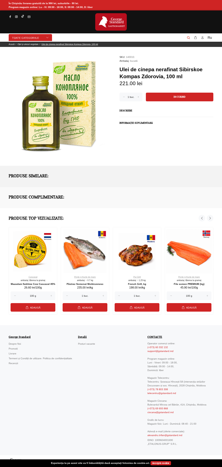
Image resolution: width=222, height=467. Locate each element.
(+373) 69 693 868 (157, 408)
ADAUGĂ (35, 307)
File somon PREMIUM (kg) (189, 284)
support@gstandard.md (160, 351)
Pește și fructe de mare (85, 277)
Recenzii (13, 363)
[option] (33, 267)
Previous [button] (202, 218)
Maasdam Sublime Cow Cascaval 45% (33, 284)
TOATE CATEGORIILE (25, 37)
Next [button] (210, 218)
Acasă (12, 44)
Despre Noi (15, 343)
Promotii (13, 348)
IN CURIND (180, 97)
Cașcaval (33, 277)
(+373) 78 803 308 (157, 389)
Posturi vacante (86, 343)
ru (210, 37)
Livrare (12, 353)
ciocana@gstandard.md (160, 412)
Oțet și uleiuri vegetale (28, 44)
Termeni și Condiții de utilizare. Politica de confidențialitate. (41, 358)
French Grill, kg (137, 284)
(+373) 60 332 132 (157, 347)
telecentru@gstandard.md (161, 393)
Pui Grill (137, 277)
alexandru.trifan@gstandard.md (164, 435)
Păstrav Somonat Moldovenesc (85, 284)
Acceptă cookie (160, 463)
